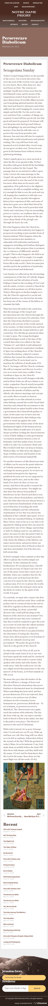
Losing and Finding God (11, 942)
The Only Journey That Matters (14, 912)
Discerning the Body (10, 883)
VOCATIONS (22, 20)
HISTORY (25, 24)
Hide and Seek (8, 924)
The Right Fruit (8, 841)
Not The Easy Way (9, 835)
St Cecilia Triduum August (12, 829)
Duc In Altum (8, 871)
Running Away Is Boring (11, 930)
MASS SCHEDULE (9, 20)
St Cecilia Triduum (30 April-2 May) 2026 (18, 936)
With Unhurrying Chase (11, 877)
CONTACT (35, 24)
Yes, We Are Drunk (10, 906)
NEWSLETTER (37, 3)
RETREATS (14, 24)
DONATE (26, 3)
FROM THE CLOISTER (12, 3)
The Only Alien (8, 918)
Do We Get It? (8, 853)
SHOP (16, 7)
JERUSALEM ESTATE (37, 20)
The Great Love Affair (11, 895)
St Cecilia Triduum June (12, 889)
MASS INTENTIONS (28, 7)
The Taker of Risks (9, 847)
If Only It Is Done (9, 865)
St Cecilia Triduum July (11, 859)
